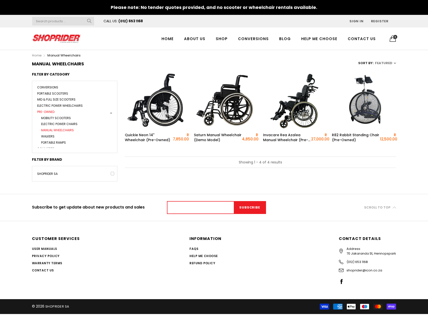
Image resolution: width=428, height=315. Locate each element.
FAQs (193, 249)
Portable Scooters (52, 93)
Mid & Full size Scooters (56, 99)
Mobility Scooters (56, 118)
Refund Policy (202, 263)
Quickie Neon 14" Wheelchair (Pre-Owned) (147, 137)
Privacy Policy (46, 256)
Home (167, 38)
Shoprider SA (47, 174)
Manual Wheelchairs (57, 130)
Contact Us (362, 38)
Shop (222, 38)
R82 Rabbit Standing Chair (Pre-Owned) (355, 137)
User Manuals (44, 249)
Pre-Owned (45, 112)
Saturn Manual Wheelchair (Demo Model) (217, 137)
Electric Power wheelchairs (60, 106)
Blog (285, 38)
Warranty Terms (47, 263)
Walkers (47, 136)
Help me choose (319, 38)
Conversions (253, 38)
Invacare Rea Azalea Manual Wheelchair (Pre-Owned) (285, 137)
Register (380, 21)
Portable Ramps (53, 142)
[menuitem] (167, 38)
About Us (194, 38)
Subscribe (249, 207)
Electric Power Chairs (59, 124)
